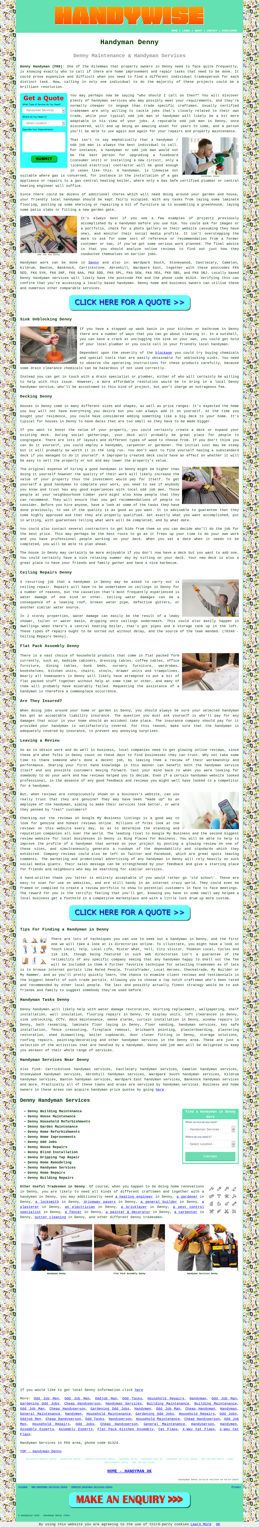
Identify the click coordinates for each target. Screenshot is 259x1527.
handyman (125, 283)
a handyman (132, 1045)
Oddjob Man (106, 1398)
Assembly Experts (37, 1429)
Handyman (198, 1398)
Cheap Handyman (200, 1409)
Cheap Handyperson (82, 1404)
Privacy (236, 1487)
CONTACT (212, 30)
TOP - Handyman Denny (41, 1451)
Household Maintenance (108, 1414)
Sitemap (22, 1487)
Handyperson (120, 1419)
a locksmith (47, 1202)
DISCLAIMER (229, 30)
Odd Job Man (224, 1398)
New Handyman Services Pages (49, 1487)
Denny (94, 263)
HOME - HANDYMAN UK (129, 1471)
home (175, 1186)
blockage (163, 353)
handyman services (51, 278)
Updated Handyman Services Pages (91, 1487)
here (160, 1090)
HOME (174, 30)
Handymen (142, 1409)
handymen (41, 1009)
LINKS (186, 30)
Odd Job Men (46, 1398)
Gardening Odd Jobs (39, 1404)
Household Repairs (166, 1398)
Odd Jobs (228, 1414)
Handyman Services (124, 1404)
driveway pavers (99, 1202)
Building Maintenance (168, 1404)
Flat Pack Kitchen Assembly (125, 1429)
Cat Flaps (168, 1429)
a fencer (73, 1212)
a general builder (158, 1202)
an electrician (80, 1207)
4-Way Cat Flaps (198, 1429)
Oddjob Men (30, 1419)
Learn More (201, 1524)
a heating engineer (134, 1197)
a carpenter (186, 1212)
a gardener (187, 1197)
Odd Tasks (132, 1398)
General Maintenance (40, 1414)
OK (218, 1524)
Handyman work (34, 263)
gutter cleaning (50, 1217)
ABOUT (198, 30)
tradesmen (152, 1217)
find (36, 1069)
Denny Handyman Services (55, 1100)
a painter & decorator (128, 1212)
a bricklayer (134, 1207)
